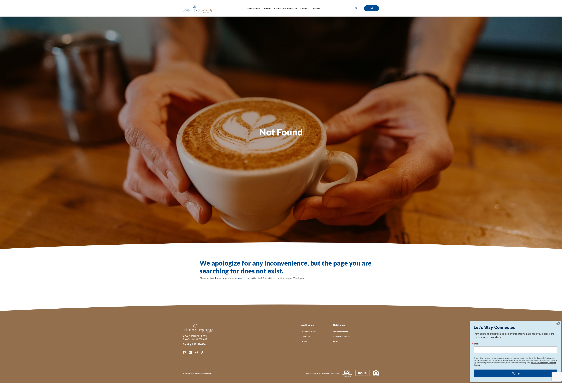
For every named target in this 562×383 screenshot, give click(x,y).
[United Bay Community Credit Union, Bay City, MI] (198, 8)
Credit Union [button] (307, 325)
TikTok (202, 352)
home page (221, 278)
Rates (335, 341)
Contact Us (305, 336)
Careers (304, 341)
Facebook (184, 352)
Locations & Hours (308, 331)
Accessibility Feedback (204, 373)
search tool (244, 278)
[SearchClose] (356, 8)
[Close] (558, 323)
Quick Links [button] (339, 325)
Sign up (516, 373)
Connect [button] (304, 8)
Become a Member (340, 331)
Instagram (196, 352)
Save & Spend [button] (253, 8)
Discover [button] (316, 8)
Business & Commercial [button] (285, 8)
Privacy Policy (188, 373)
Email (476, 344)
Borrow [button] (267, 8)
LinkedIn (190, 352)
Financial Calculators (341, 336)
